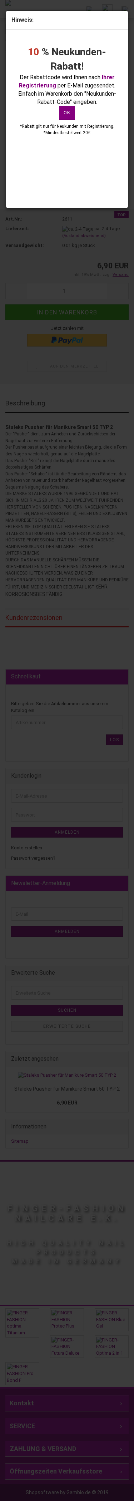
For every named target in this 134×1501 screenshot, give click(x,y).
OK (67, 112)
